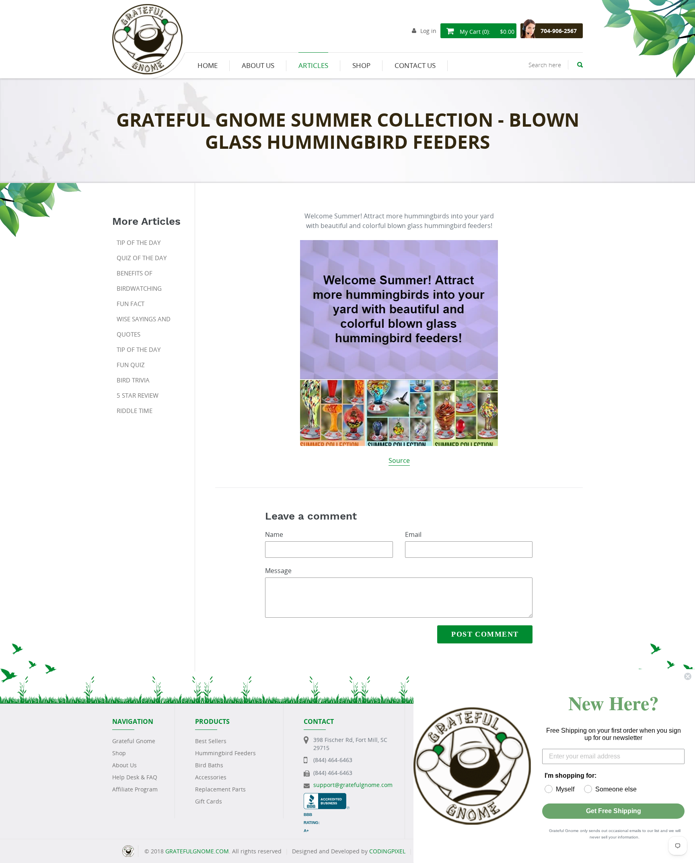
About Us (124, 765)
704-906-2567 (559, 31)
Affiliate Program (135, 789)
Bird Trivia (133, 380)
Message (278, 570)
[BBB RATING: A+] (327, 797)
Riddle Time (134, 411)
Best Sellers (210, 741)
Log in (428, 31)
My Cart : (486, 31)
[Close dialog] (688, 676)
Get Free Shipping (613, 811)
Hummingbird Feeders (225, 753)
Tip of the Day (138, 242)
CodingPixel (387, 851)
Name (274, 534)
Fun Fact (130, 304)
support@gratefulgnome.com (353, 785)
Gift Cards (208, 801)
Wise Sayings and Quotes (144, 326)
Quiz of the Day (142, 258)
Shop (119, 753)
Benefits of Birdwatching (139, 280)
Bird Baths (209, 765)
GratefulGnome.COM (197, 851)
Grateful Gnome (133, 741)
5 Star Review (137, 395)
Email (413, 534)
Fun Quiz (131, 365)
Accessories (210, 777)
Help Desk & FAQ (134, 777)
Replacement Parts (220, 789)
